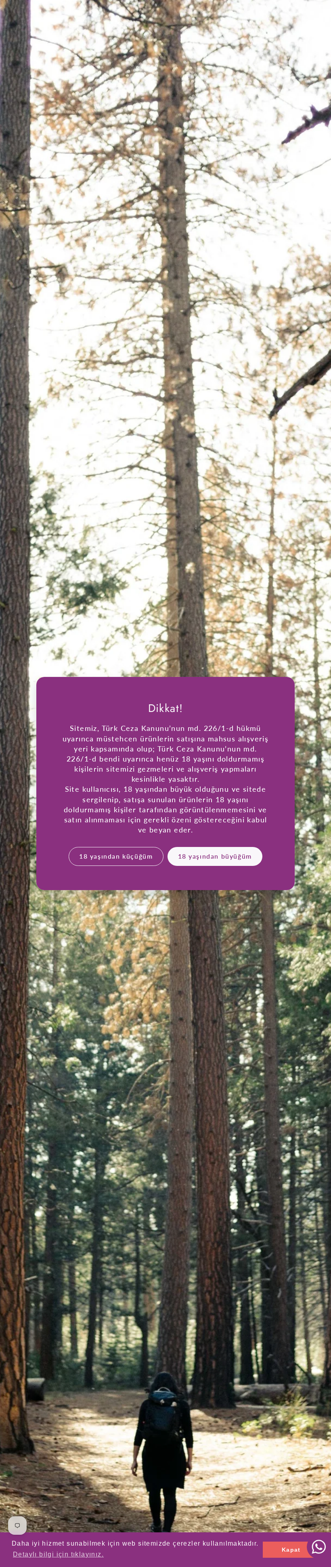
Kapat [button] (291, 1549)
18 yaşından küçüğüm (116, 856)
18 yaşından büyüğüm (215, 856)
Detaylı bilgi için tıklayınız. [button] (58, 1554)
